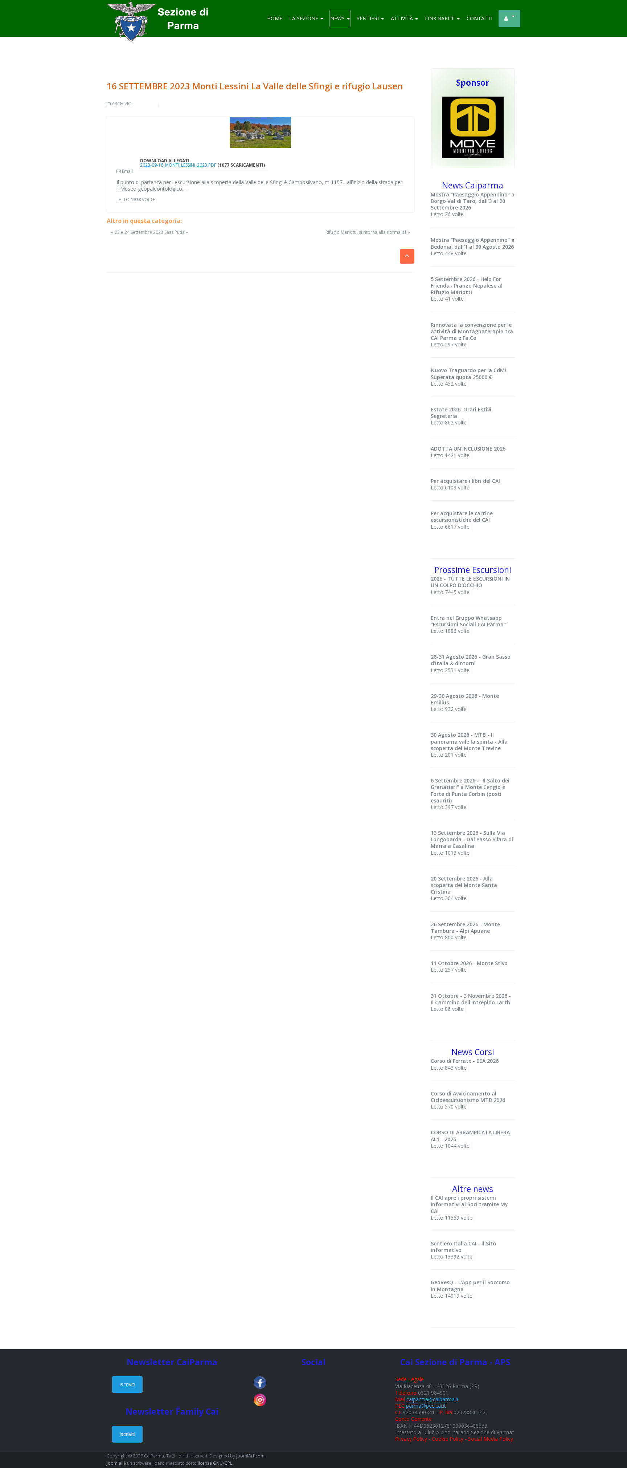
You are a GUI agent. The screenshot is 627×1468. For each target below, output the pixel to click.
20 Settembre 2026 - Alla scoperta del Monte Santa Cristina (464, 885)
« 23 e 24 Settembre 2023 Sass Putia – (149, 232)
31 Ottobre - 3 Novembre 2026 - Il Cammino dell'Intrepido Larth (471, 999)
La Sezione (304, 18)
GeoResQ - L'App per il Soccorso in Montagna (470, 1285)
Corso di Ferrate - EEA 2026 (465, 1060)
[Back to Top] (609, 1439)
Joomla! (114, 1463)
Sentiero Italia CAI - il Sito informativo (463, 1246)
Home (274, 18)
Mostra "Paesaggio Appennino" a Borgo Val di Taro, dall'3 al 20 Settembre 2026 (473, 201)
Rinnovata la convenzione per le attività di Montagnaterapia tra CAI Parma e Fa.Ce (472, 331)
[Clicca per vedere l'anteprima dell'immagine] (260, 132)
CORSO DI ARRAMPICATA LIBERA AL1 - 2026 (470, 1135)
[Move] (473, 126)
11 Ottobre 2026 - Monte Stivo (469, 963)
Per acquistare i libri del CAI (465, 480)
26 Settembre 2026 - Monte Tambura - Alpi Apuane (465, 927)
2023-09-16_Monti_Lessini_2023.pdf (178, 165)
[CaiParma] (161, 11)
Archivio (122, 104)
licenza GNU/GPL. (215, 1463)
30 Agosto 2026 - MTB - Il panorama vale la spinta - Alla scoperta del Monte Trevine (469, 741)
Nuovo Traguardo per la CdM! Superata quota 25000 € (468, 373)
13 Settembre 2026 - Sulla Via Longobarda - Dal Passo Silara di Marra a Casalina (472, 839)
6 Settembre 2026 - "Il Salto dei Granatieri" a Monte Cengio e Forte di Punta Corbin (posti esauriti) (470, 790)
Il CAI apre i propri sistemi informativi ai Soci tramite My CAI (469, 1204)
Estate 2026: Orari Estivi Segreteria (461, 412)
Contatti (479, 18)
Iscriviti (127, 1384)
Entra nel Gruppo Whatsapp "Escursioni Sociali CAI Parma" (468, 621)
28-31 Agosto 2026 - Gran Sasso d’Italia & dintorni (471, 660)
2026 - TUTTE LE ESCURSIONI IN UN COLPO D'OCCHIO (470, 582)
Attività (402, 18)
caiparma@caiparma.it (432, 1399)
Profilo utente (509, 18)
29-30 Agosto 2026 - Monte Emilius (465, 699)
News (338, 18)
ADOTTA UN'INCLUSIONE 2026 (468, 448)
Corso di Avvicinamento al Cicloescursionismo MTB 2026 (468, 1096)
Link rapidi (440, 18)
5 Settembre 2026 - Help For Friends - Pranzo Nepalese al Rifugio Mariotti (467, 286)
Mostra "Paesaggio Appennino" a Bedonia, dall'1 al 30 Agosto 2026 (473, 243)
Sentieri (368, 18)
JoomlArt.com (250, 1456)
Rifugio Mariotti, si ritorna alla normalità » (367, 232)
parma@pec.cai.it (426, 1405)
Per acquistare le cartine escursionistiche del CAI (462, 516)
